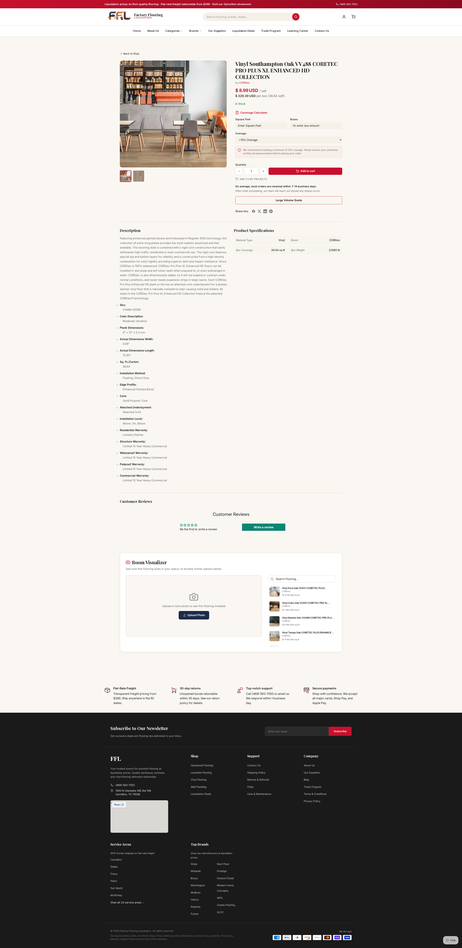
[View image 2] (138, 176)
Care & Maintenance (259, 793)
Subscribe (340, 731)
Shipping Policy (256, 772)
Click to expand (212, 161)
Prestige (222, 871)
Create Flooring (226, 904)
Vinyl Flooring (199, 779)
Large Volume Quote (289, 200)
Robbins (195, 906)
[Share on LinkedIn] (265, 211)
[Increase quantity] (263, 171)
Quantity (240, 164)
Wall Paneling (198, 786)
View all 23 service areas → (127, 902)
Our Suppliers (217, 31)
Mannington (198, 885)
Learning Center (297, 31)
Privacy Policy (312, 801)
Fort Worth (116, 888)
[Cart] (353, 17)
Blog (306, 779)
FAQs (250, 786)
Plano (113, 880)
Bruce (194, 878)
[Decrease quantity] (239, 171)
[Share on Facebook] (253, 211)
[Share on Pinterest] (271, 211)
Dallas (113, 866)
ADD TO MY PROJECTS (253, 179)
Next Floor (223, 863)
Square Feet (242, 119)
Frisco (113, 873)
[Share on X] (259, 211)
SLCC (220, 912)
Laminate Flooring (201, 772)
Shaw (194, 863)
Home (137, 31)
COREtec (244, 82)
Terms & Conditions (315, 793)
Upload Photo (196, 615)
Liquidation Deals (243, 31)
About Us (153, 31)
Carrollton (116, 859)
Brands (194, 31)
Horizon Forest (225, 878)
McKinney (116, 895)
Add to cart (307, 171)
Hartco (195, 899)
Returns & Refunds (258, 779)
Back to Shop (131, 53)
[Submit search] (295, 16)
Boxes (294, 119)
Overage (240, 133)
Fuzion (195, 913)
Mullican (196, 892)
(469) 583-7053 (125, 785)
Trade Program (271, 31)
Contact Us (322, 31)
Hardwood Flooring (202, 765)
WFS (220, 897)
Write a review (264, 527)
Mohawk (196, 871)
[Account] (344, 17)
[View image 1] (125, 176)
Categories (172, 31)
